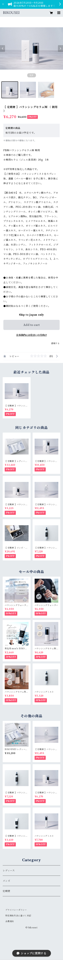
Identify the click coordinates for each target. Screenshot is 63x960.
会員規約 (9, 921)
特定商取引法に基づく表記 (18, 915)
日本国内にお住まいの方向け (31, 335)
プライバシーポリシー (16, 910)
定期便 (6, 891)
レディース (9, 870)
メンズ (6, 880)
